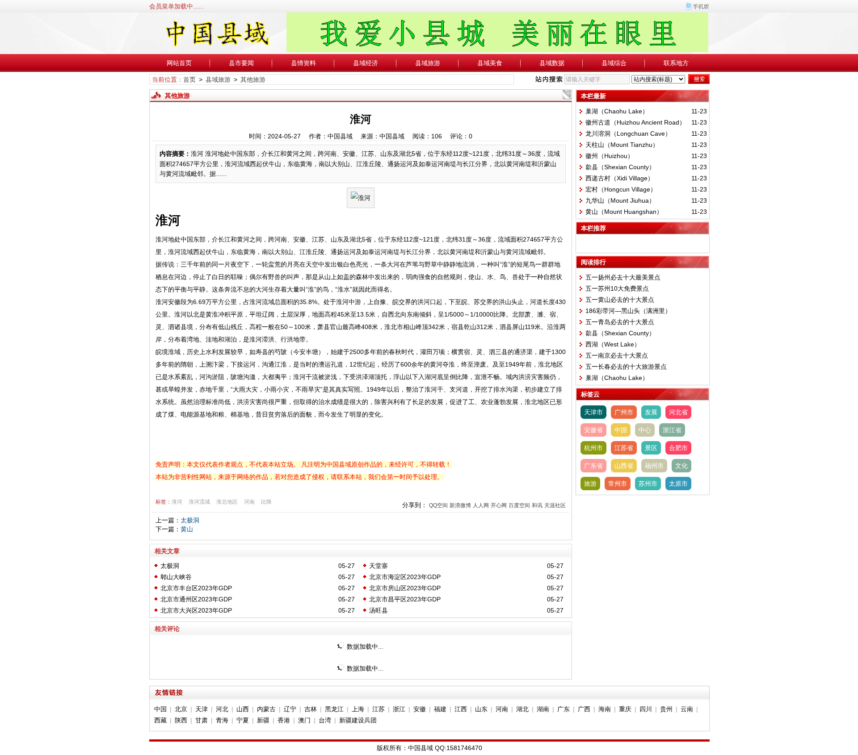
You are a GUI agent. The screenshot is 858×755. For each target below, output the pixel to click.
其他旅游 (252, 79)
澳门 (304, 720)
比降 (266, 502)
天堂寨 (378, 565)
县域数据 (551, 63)
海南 (604, 709)
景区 (651, 447)
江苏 (378, 709)
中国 (620, 430)
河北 (222, 709)
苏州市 (648, 483)
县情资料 (303, 63)
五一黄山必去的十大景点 (619, 299)
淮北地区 (227, 502)
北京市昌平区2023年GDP (405, 599)
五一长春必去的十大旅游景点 (626, 366)
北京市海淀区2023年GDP (405, 576)
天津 (201, 709)
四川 (645, 709)
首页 (189, 79)
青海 (222, 720)
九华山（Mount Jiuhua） (620, 200)
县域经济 (365, 63)
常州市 (617, 483)
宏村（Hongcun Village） (620, 189)
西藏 (160, 720)
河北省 (678, 412)
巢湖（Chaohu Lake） (616, 111)
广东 (563, 709)
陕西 (181, 720)
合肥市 (678, 447)
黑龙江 (334, 709)
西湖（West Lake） (612, 344)
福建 (440, 709)
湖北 (522, 709)
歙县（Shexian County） (620, 167)
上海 (358, 709)
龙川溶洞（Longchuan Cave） (628, 133)
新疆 (263, 720)
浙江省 (672, 430)
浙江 (399, 709)
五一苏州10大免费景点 (617, 288)
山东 (481, 709)
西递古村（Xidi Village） (619, 178)
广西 (584, 709)
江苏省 (623, 447)
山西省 (623, 465)
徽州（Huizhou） (609, 155)
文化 (681, 465)
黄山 (187, 529)
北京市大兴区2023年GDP (196, 610)
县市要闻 (241, 63)
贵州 (666, 709)
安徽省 (593, 430)
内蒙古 (266, 709)
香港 (284, 720)
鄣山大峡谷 (176, 576)
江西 (460, 709)
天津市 (593, 412)
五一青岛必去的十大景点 (619, 321)
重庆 (625, 709)
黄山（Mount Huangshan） (624, 211)
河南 (249, 502)
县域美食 (489, 63)
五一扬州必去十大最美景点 (622, 277)
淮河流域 (199, 502)
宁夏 (242, 720)
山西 (242, 709)
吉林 (310, 709)
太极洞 (190, 520)
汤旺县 (378, 610)
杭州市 (593, 447)
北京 (181, 709)
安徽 (419, 709)
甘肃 (201, 720)
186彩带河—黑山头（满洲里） (628, 310)
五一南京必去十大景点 (616, 355)
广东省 (593, 465)
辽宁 (290, 709)
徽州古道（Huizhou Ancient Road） (635, 122)
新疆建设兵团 (358, 720)
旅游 (590, 483)
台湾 (325, 720)
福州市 (654, 465)
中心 (645, 430)
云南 (687, 709)
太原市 (678, 483)
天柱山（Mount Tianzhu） (622, 144)
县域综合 (614, 63)
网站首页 (179, 63)
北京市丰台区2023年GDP (196, 588)
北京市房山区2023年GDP (405, 588)
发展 (651, 412)
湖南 (543, 709)
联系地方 (676, 63)
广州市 (623, 412)
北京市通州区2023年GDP (196, 599)
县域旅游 (427, 63)
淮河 (177, 502)
